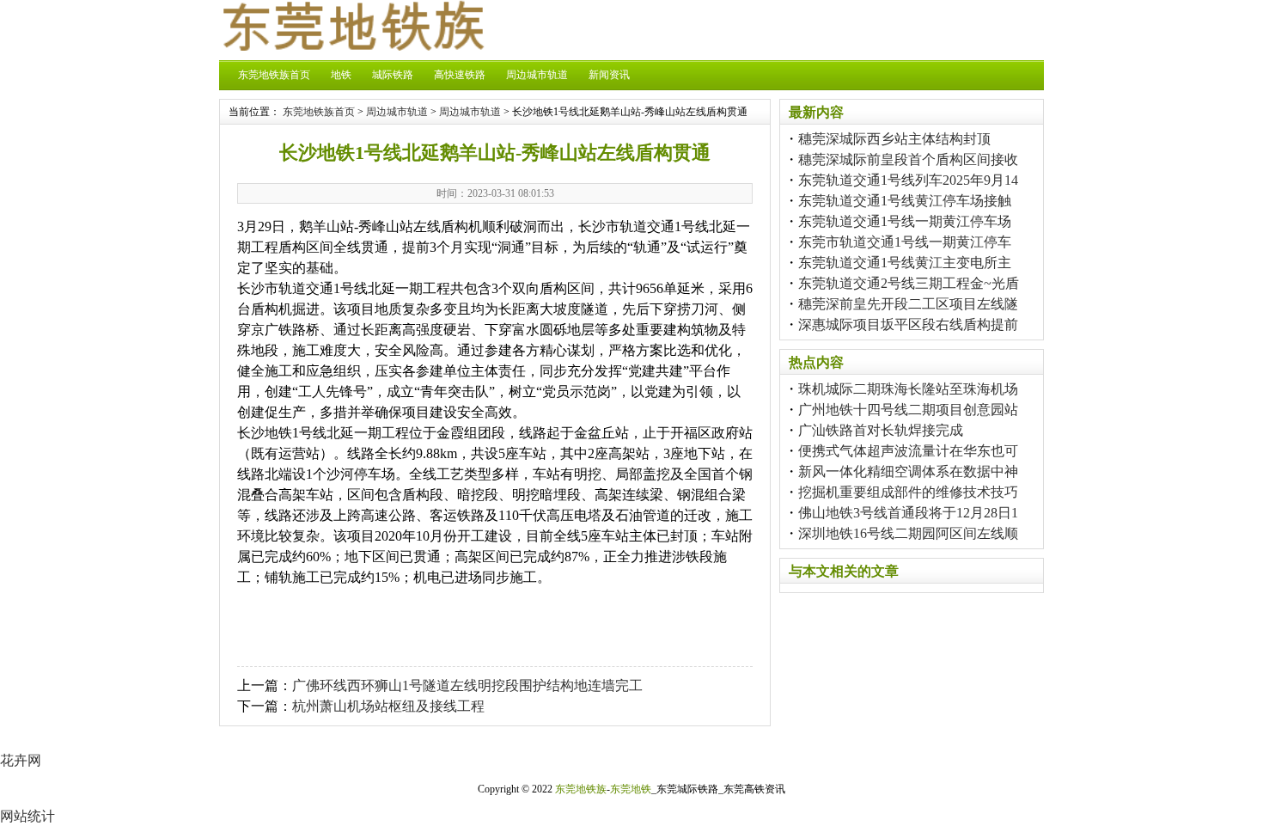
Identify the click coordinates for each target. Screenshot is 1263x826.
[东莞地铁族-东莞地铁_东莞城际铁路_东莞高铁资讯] (352, 46)
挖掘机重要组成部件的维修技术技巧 (908, 492)
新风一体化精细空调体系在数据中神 (908, 471)
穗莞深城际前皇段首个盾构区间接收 (908, 159)
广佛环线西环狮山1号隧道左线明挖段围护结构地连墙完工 (467, 685)
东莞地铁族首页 (274, 75)
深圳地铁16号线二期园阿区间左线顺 (908, 533)
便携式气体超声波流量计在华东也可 (908, 451)
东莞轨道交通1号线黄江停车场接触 (904, 200)
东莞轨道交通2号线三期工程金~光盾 (908, 283)
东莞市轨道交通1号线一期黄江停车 (904, 242)
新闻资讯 (609, 75)
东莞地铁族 (581, 789)
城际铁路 (392, 75)
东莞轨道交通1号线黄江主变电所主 (904, 262)
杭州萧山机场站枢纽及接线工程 (388, 706)
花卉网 (20, 760)
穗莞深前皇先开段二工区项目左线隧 (908, 304)
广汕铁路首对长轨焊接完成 (880, 430)
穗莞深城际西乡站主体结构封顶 (894, 139)
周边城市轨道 (537, 75)
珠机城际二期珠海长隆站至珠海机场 (908, 389)
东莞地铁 (630, 789)
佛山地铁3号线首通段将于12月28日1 (908, 512)
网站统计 (27, 816)
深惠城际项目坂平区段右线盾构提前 (908, 324)
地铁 (341, 75)
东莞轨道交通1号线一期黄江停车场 (904, 221)
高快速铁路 (459, 75)
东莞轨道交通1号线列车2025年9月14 (908, 180)
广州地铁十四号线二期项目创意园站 (908, 409)
